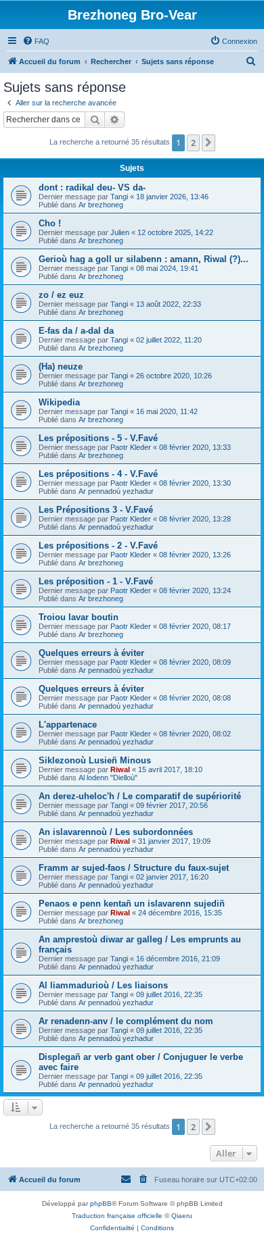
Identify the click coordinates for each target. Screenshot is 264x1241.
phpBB (101, 1203)
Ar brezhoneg (101, 205)
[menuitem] (35, 41)
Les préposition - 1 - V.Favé (96, 581)
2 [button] (193, 142)
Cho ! (50, 223)
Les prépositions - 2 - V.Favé (98, 545)
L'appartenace (68, 724)
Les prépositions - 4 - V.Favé (98, 474)
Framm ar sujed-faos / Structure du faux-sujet (134, 868)
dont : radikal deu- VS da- (92, 187)
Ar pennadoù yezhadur (116, 491)
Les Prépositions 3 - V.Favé (96, 510)
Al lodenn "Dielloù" (108, 778)
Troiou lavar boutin (78, 617)
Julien (119, 232)
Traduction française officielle (117, 1215)
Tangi (119, 197)
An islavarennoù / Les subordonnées (116, 832)
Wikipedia (59, 402)
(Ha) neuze (61, 366)
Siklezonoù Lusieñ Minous (95, 760)
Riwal (120, 769)
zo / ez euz (61, 295)
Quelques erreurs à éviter (91, 653)
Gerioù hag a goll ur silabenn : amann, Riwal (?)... (143, 259)
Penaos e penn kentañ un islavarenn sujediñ (132, 903)
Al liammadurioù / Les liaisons (103, 985)
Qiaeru (181, 1215)
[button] (208, 142)
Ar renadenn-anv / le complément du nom (126, 1021)
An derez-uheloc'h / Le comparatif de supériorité (140, 796)
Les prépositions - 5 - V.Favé (98, 438)
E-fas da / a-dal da (76, 331)
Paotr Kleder (130, 447)
